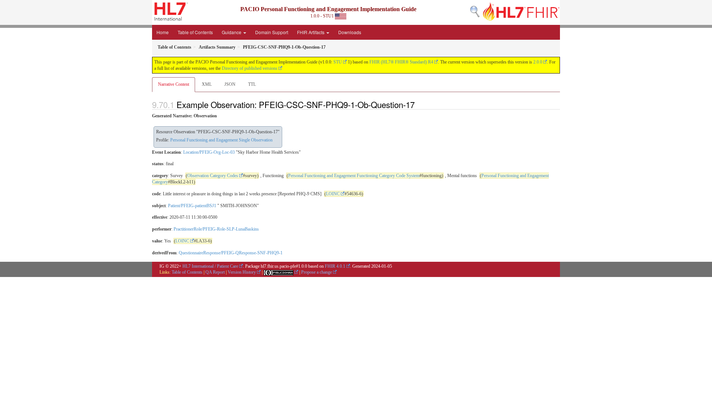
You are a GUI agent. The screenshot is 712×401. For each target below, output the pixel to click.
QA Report (215, 272)
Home (162, 32)
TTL (252, 84)
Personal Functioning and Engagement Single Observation (221, 140)
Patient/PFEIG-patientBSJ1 (192, 205)
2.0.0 (537, 62)
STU (337, 62)
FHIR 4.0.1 (335, 266)
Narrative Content (173, 84)
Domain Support (271, 32)
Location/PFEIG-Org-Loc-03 (209, 152)
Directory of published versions (249, 68)
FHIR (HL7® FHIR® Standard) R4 (401, 62)
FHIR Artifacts (311, 32)
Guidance (232, 32)
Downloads (349, 32)
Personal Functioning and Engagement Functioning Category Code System (353, 175)
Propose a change (316, 272)
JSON (229, 84)
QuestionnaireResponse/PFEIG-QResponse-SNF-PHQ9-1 (231, 252)
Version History (242, 272)
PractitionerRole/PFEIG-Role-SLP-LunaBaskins (216, 229)
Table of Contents (195, 32)
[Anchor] (419, 104)
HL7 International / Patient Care (210, 266)
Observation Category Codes (212, 175)
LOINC (333, 193)
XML (207, 84)
